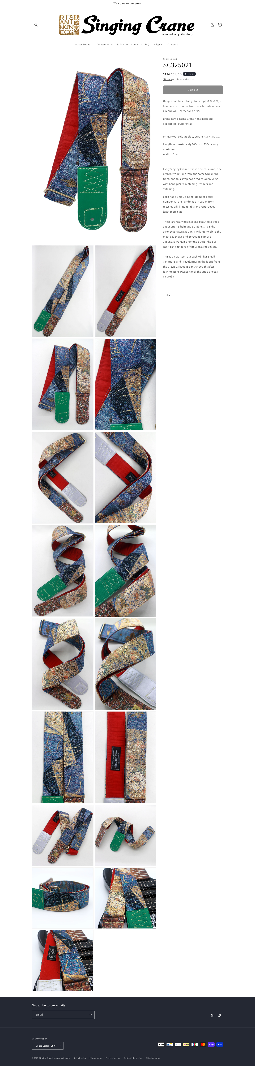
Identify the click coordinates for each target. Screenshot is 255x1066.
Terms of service (113, 1058)
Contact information (133, 1058)
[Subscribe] (90, 1015)
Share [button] (170, 295)
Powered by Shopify (61, 1058)
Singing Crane (45, 1058)
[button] (36, 25)
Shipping (167, 79)
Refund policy (80, 1058)
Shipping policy (153, 1058)
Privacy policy (96, 1058)
